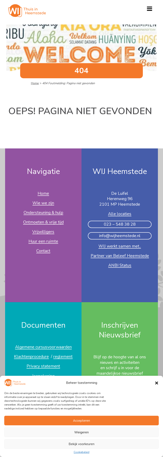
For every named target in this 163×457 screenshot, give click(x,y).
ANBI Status (119, 265)
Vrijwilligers (43, 232)
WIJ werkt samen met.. (119, 246)
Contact (43, 251)
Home (35, 83)
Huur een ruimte (43, 241)
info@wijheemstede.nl (120, 236)
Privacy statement (43, 366)
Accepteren (81, 421)
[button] (157, 383)
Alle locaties (119, 214)
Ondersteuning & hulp (43, 213)
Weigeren (81, 432)
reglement (63, 357)
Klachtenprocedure (31, 357)
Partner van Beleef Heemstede (120, 256)
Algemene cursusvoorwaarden (43, 347)
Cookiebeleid (81, 452)
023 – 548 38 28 (120, 224)
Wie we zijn (43, 203)
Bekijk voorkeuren (81, 444)
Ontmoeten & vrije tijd (43, 222)
